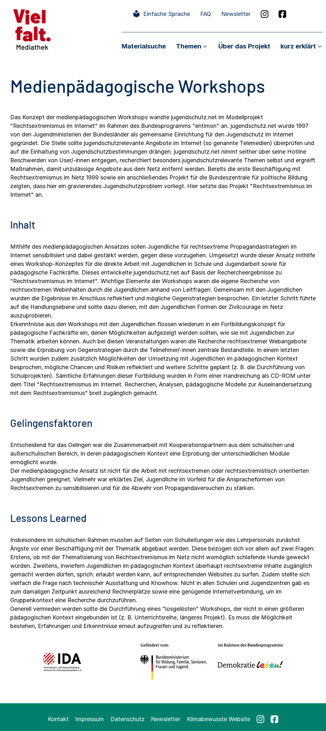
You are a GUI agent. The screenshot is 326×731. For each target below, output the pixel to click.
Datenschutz (127, 719)
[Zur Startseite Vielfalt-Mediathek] (32, 29)
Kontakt (58, 719)
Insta (264, 14)
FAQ (205, 14)
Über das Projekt (244, 46)
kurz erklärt (298, 46)
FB (282, 14)
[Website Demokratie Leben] (248, 661)
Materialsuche (144, 46)
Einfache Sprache (166, 14)
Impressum (89, 719)
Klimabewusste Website (218, 719)
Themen (188, 46)
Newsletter (236, 14)
